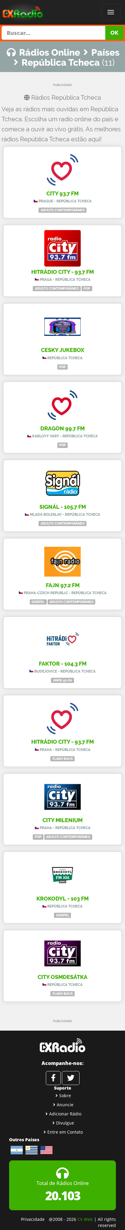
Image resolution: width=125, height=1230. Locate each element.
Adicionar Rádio (65, 1114)
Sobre (65, 1095)
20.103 (62, 1195)
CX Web (85, 1219)
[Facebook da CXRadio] (53, 1078)
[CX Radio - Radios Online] (62, 1045)
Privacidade (33, 1219)
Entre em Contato (65, 1132)
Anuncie (65, 1105)
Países (105, 52)
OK (114, 32)
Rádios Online (49, 52)
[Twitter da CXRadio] (70, 1078)
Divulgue (65, 1123)
